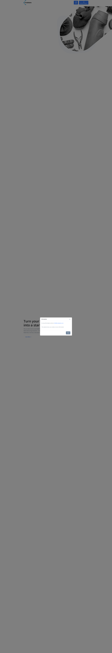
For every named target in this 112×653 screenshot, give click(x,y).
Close (68, 332)
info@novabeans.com (58, 323)
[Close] (70, 319)
